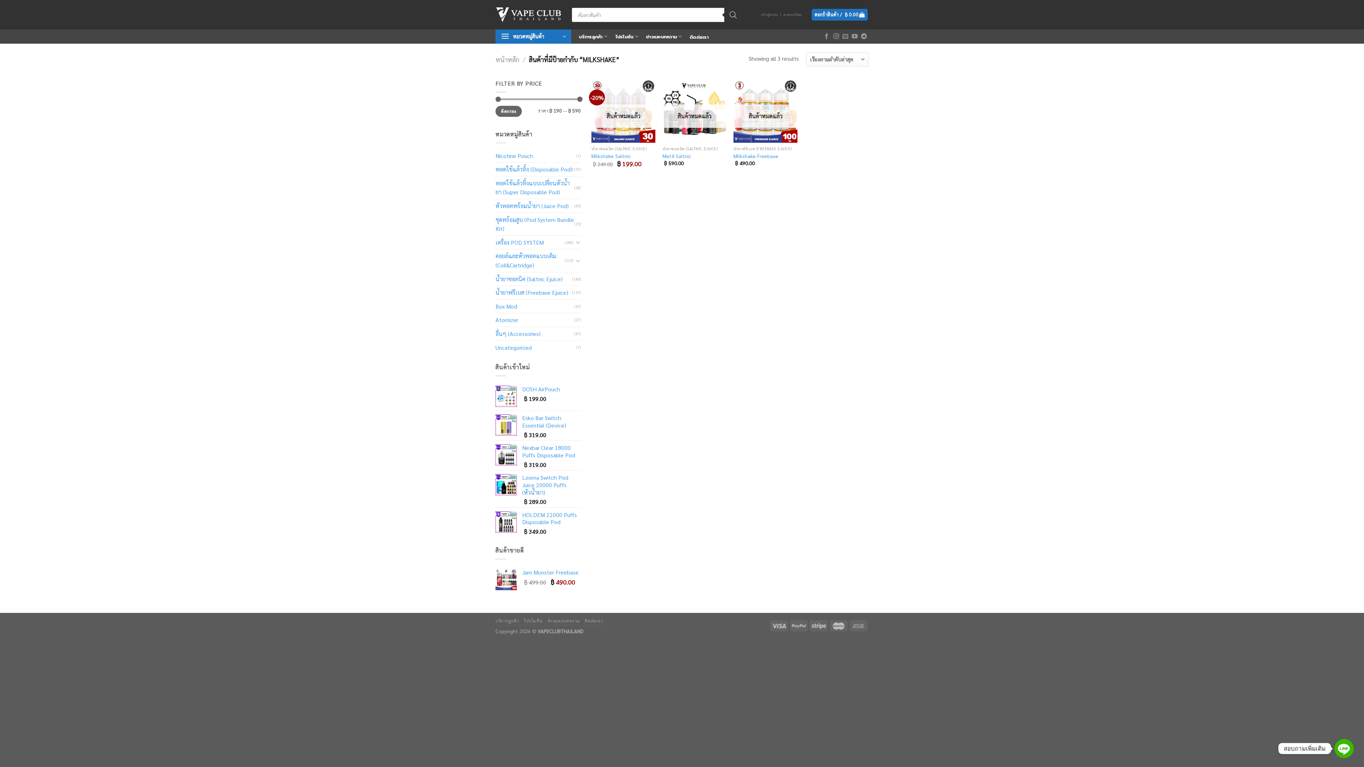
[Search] (733, 15)
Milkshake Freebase (756, 156)
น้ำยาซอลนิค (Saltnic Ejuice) (529, 279)
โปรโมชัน (625, 36)
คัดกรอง (508, 111)
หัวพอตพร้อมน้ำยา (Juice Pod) (532, 206)
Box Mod (506, 306)
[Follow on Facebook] (826, 36)
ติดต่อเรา (699, 37)
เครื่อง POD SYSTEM (520, 242)
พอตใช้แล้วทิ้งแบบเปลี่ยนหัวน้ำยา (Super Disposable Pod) (533, 187)
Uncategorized (514, 347)
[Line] (1344, 748)
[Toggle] (578, 242)
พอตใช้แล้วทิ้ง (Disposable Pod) (534, 169)
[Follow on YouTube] (854, 36)
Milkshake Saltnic (611, 156)
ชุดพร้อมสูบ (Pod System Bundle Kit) (535, 224)
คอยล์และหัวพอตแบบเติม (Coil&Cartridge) (526, 260)
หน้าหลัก (507, 59)
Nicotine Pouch (514, 155)
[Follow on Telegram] (864, 36)
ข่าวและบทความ (661, 36)
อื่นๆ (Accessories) (518, 333)
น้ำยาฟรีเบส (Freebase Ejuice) (532, 292)
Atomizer (507, 319)
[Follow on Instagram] (836, 36)
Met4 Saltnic (676, 156)
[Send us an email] (845, 36)
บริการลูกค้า (590, 36)
